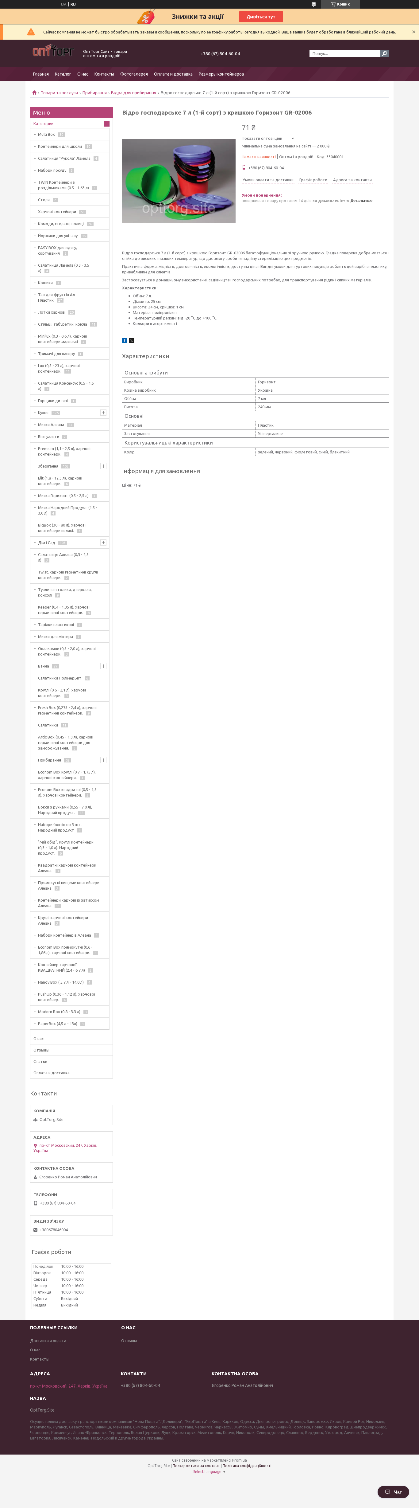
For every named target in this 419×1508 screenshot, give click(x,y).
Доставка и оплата (48, 1340)
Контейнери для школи (60, 146)
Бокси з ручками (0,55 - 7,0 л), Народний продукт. (65, 810)
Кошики (45, 282)
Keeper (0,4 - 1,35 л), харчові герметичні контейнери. (64, 610)
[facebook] (124, 341)
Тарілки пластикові (56, 624)
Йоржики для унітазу (58, 235)
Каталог (63, 74)
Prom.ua (239, 1460)
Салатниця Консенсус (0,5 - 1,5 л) (66, 386)
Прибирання (95, 92)
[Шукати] (384, 53)
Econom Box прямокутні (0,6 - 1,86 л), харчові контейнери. (65, 950)
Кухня (43, 412)
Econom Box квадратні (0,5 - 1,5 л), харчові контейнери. (67, 792)
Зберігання (48, 466)
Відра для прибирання (133, 92)
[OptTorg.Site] (53, 53)
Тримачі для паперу (56, 353)
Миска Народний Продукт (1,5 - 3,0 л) (67, 510)
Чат (398, 1492)
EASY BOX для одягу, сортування (57, 250)
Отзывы (41, 1050)
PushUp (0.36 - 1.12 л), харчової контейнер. (66, 997)
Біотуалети (48, 436)
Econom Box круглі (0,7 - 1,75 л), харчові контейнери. (67, 775)
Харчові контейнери (57, 212)
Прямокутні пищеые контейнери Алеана (68, 885)
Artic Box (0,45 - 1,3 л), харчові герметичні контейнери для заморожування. (65, 742)
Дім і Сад (46, 542)
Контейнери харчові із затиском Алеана (68, 903)
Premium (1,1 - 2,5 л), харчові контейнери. (64, 451)
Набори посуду (52, 170)
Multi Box (46, 134)
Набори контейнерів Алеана (64, 935)
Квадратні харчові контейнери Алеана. (67, 868)
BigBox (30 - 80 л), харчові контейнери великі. (62, 528)
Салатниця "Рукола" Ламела (64, 158)
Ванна (43, 666)
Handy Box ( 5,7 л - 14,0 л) (61, 982)
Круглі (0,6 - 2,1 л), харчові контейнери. (62, 693)
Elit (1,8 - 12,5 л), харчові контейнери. (60, 481)
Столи (44, 200)
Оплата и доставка (173, 74)
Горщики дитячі (53, 400)
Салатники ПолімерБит (60, 678)
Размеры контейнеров (221, 74)
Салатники (48, 725)
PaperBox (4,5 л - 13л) (57, 1023)
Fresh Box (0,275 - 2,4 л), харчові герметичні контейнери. (67, 710)
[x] (131, 341)
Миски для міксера (55, 636)
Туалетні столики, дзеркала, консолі (65, 592)
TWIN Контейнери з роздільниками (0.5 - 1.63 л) (63, 185)
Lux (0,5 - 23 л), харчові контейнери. (59, 368)
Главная (41, 74)
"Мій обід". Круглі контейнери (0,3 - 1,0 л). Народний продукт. (66, 847)
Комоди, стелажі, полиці (61, 223)
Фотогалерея (134, 74)
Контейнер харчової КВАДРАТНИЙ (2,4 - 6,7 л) (61, 967)
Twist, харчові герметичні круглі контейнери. (68, 575)
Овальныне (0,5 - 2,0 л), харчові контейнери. (67, 651)
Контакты (104, 74)
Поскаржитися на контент (196, 1466)
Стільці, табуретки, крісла (62, 324)
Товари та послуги (59, 92)
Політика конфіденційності (247, 1466)
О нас (82, 74)
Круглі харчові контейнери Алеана (63, 920)
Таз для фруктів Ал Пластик (56, 297)
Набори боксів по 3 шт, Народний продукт (60, 827)
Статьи (40, 1061)
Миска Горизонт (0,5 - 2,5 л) (63, 495)
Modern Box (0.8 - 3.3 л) (59, 1011)
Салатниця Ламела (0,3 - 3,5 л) (63, 268)
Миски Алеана (51, 424)
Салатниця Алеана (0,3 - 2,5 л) (63, 557)
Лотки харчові (51, 312)
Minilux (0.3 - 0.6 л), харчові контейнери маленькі (62, 339)
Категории (43, 123)
